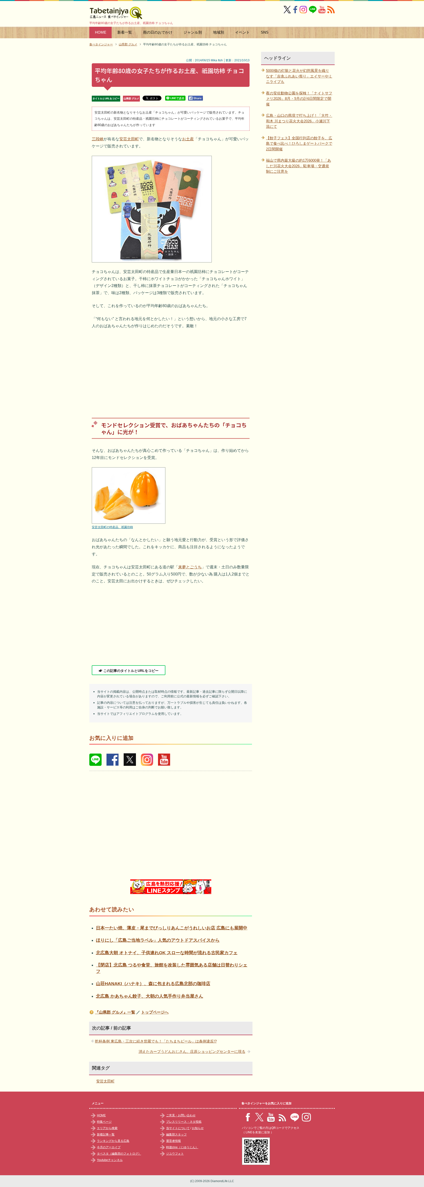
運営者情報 (173, 1141)
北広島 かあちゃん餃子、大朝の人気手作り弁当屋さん (149, 996)
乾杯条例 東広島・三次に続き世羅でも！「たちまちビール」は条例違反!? (156, 1041)
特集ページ (104, 1121)
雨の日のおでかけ (157, 32)
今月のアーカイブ (108, 1147)
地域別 (218, 32)
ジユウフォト (175, 1153)
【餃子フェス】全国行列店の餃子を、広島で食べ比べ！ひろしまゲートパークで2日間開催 (299, 143)
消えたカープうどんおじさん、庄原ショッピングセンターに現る (192, 1051)
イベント (242, 32)
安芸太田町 (129, 139)
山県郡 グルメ (131, 98)
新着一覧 (124, 32)
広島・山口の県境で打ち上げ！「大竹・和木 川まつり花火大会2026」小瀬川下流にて (299, 121)
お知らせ (198, 1128)
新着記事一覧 (106, 1134)
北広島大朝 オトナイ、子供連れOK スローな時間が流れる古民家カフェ (167, 952)
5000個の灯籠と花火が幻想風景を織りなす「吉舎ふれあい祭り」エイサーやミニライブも (299, 76)
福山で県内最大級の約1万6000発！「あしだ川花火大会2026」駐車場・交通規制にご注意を (298, 165)
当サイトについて (178, 1128)
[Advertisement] (171, 369)
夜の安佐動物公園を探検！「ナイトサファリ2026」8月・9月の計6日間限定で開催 (299, 98)
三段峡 (98, 139)
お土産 (188, 139)
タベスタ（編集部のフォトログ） (119, 1153)
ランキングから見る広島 (113, 1141)
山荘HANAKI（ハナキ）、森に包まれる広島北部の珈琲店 (153, 983)
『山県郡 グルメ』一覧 (115, 1012)
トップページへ (155, 1012)
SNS (264, 32)
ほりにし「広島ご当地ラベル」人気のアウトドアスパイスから (158, 940)
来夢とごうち (190, 567)
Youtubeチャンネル (110, 1160)
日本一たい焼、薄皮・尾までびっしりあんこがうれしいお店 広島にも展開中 (171, 928)
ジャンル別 (193, 32)
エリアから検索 (107, 1128)
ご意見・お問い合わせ (181, 1115)
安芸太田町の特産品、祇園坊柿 (112, 527)
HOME (100, 32)
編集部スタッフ (176, 1134)
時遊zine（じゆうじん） (182, 1147)
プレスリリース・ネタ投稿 (183, 1121)
